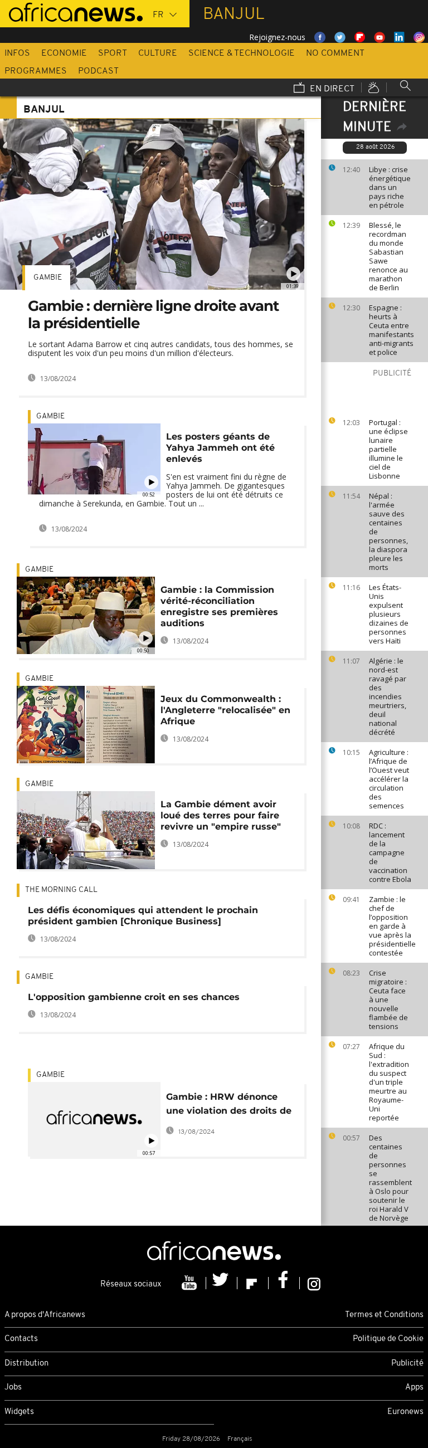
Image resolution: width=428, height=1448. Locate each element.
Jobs (13, 1387)
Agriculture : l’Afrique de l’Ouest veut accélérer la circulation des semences (389, 779)
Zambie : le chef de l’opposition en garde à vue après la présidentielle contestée (392, 926)
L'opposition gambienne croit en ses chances (134, 997)
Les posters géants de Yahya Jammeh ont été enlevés (220, 447)
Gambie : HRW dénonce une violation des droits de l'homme (228, 1105)
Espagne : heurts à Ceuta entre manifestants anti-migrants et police (391, 330)
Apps (414, 1387)
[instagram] (314, 1283)
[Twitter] (221, 1283)
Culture (157, 53)
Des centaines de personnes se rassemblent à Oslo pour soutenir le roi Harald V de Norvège (390, 1177)
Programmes (35, 71)
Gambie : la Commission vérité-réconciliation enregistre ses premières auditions (219, 606)
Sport (112, 53)
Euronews (405, 1412)
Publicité (407, 1363)
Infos (17, 53)
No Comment (335, 53)
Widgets (19, 1412)
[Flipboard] (253, 1283)
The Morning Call (61, 890)
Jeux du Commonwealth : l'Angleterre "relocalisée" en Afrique (225, 710)
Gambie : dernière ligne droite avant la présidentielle (153, 314)
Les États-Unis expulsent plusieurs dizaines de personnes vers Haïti (388, 614)
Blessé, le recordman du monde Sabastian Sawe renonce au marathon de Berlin (388, 256)
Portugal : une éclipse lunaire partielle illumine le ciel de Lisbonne (388, 449)
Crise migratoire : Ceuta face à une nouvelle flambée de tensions (388, 999)
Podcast (98, 71)
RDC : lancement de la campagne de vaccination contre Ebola (390, 852)
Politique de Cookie (388, 1339)
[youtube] (190, 1283)
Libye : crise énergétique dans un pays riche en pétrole (390, 187)
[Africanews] (71, 11)
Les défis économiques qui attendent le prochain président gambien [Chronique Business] (143, 916)
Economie (64, 53)
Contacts (21, 1339)
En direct (331, 89)
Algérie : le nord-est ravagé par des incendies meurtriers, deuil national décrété (387, 696)
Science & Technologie (241, 53)
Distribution (26, 1363)
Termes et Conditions (384, 1315)
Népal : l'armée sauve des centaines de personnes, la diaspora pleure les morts (388, 531)
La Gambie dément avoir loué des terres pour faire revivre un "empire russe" (220, 815)
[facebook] (284, 1283)
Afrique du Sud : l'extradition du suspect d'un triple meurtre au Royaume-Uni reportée (389, 1082)
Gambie (47, 278)
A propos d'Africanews (44, 1315)
